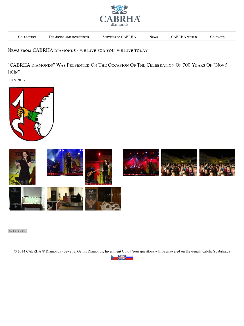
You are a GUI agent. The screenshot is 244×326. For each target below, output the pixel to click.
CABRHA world (184, 36)
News (153, 36)
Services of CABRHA (119, 36)
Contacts (217, 36)
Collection (27, 36)
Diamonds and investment (69, 36)
